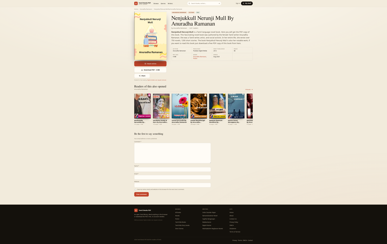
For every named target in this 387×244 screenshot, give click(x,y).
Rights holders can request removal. (156, 80)
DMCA (232, 225)
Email (136, 173)
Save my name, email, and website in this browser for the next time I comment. (160, 189)
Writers (170, 3)
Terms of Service (235, 232)
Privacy (235, 240)
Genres (163, 3)
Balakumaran (206, 222)
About (231, 216)
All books (178, 212)
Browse (156, 3)
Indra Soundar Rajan (209, 212)
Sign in (238, 3)
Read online (151, 64)
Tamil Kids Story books (182, 225)
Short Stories (179, 228)
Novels (177, 216)
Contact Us (233, 219)
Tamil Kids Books (180, 222)
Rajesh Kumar (206, 225)
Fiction (191, 12)
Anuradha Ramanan (146, 9)
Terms (240, 240)
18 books (248, 89)
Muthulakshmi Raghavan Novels (212, 228)
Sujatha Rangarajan (208, 219)
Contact (250, 240)
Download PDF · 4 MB (152, 70)
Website (136, 181)
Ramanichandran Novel (209, 216)
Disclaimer (233, 228)
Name (136, 166)
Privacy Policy (234, 222)
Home (136, 9)
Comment (137, 141)
